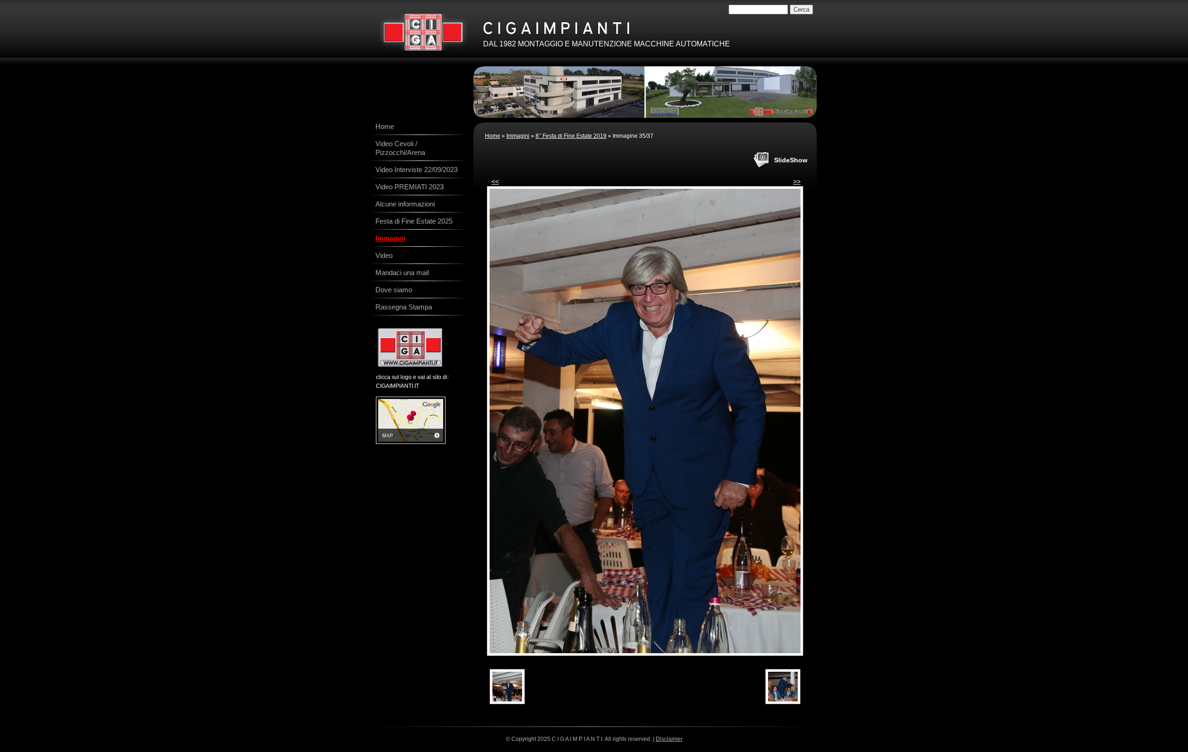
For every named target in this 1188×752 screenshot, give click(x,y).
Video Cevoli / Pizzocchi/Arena (400, 148)
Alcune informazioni (405, 204)
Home (492, 136)
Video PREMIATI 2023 (409, 187)
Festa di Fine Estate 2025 (413, 221)
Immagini (517, 136)
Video (384, 255)
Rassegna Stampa (403, 307)
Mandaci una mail (402, 272)
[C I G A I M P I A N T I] (423, 32)
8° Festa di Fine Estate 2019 (571, 136)
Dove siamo (393, 290)
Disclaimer (669, 739)
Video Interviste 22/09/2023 (416, 170)
